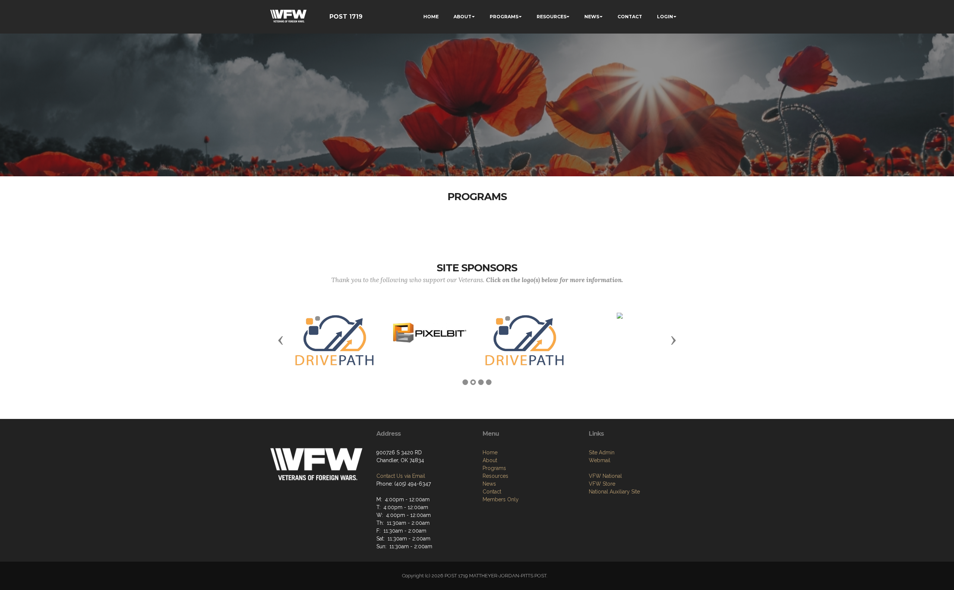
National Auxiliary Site (614, 492)
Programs (494, 468)
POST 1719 (346, 16)
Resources (495, 476)
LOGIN (665, 16)
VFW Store (602, 484)
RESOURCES (551, 16)
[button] (281, 340)
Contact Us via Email (400, 476)
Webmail (599, 460)
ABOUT (462, 16)
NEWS (591, 16)
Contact (492, 492)
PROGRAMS (504, 16)
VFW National (605, 476)
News (489, 484)
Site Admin (602, 452)
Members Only (501, 499)
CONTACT (629, 16)
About (490, 460)
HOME (431, 16)
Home (490, 452)
